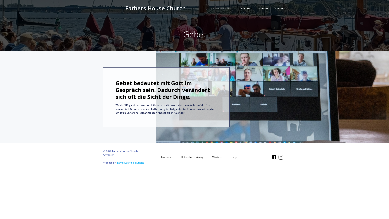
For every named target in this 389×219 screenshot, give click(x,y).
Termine (264, 8)
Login (234, 157)
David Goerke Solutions (130, 162)
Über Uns (245, 8)
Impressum (166, 157)
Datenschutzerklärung (192, 157)
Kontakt (280, 8)
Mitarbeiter (217, 157)
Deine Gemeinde (222, 8)
